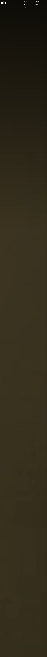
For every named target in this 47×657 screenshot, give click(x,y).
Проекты (25, 5)
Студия (25, 3)
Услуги (25, 4)
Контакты (25, 7)
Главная (25, 1)
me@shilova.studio (38, 3)
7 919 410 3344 (37, 1)
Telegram (36, 4)
